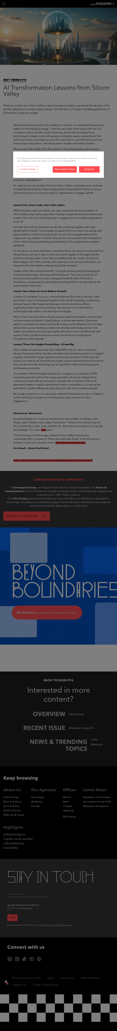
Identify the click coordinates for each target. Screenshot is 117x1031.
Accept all (89, 169)
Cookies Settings (27, 169)
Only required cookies (64, 169)
